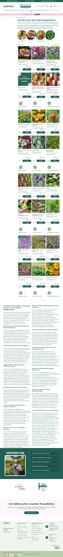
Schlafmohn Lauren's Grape (38, 188)
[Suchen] (47, 6)
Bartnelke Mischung (36, 60)
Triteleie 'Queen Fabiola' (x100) (23, 250)
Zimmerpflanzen (37, 10)
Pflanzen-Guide (35, 538)
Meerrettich (21, 214)
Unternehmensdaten (22, 535)
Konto (18, 528)
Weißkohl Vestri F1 (36, 150)
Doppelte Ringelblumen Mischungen (37, 125)
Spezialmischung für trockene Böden (50, 151)
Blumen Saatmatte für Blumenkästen (23, 61)
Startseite (5, 17)
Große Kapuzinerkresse (51, 277)
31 (41, 300)
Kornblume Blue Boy (50, 60)
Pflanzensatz (51, 10)
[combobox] (42, 6)
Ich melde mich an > (31, 512)
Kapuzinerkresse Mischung (24, 124)
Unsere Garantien (36, 527)
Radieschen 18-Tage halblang (24, 277)
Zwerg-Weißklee (36, 277)
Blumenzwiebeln (14, 10)
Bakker (51, 433)
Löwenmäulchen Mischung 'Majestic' (52, 87)
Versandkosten (35, 534)
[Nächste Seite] (45, 300)
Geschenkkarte (21, 87)
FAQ (18, 525)
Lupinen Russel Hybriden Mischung (23, 188)
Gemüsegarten (22, 10)
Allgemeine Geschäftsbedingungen (22, 531)
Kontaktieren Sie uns (22, 527)
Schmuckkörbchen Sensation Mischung (24, 151)
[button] (34, 6)
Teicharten (55, 442)
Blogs (33, 536)
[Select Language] (52, 6)
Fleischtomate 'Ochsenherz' (52, 124)
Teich (43, 10)
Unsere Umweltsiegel (36, 528)
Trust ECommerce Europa (37, 532)
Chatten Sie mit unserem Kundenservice (53, 539)
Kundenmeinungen (36, 530)
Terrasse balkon (31, 11)
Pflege (46, 10)
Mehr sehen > (50, 28)
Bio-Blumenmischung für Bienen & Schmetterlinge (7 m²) (38, 88)
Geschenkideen (35, 540)
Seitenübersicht (7, 532)
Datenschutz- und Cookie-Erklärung (23, 538)
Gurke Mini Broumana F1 (51, 214)
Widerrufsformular (21, 533)
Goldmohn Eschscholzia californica (37, 250)
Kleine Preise (56, 11)
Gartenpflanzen (7, 10)
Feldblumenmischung (51, 249)
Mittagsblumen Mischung (38, 214)
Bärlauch (48, 188)
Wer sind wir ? (35, 525)
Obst (27, 10)
